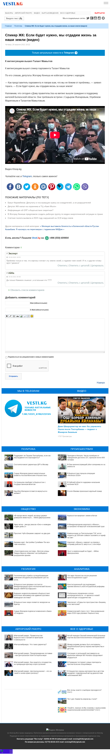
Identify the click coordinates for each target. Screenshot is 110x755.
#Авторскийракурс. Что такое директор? (30, 644)
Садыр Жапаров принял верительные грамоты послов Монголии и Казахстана (30, 474)
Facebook (92, 18)
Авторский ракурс (23, 13)
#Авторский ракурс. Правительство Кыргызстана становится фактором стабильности (28, 638)
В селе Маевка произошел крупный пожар (84, 491)
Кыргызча (100, 13)
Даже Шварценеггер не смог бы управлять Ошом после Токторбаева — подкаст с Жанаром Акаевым (79, 429)
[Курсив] (10, 316)
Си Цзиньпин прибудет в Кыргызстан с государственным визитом (30, 483)
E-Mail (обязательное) (39, 310)
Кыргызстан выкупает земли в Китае (82, 516)
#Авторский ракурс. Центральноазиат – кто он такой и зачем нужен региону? (33, 672)
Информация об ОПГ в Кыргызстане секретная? (30, 210)
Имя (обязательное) (38, 303)
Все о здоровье (67, 13)
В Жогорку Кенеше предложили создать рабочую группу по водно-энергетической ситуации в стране (55, 214)
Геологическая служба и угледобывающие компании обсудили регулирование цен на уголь (31, 578)
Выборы (9, 13)
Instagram (100, 18)
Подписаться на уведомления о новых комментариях (31, 357)
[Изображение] (21, 316)
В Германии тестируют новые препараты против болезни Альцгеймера (84, 663)
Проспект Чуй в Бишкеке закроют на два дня (32, 533)
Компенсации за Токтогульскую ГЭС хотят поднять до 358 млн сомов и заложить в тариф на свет (86, 535)
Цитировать (97, 265)
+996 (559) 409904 (59, 238)
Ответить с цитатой (79, 265)
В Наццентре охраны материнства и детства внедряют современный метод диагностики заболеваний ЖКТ (85, 673)
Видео (37, 13)
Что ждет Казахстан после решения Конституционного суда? (82, 577)
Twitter (88, 18)
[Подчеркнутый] (14, 316)
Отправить (13, 376)
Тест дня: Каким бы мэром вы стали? (82, 699)
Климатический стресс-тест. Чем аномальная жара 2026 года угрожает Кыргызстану (85, 612)
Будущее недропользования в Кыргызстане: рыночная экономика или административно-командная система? (32, 595)
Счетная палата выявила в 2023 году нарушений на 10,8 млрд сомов (40, 218)
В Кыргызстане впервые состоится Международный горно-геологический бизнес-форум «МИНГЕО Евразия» (33, 587)
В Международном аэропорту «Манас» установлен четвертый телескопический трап (86, 526)
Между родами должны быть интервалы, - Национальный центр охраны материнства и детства (85, 646)
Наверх (101, 382)
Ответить (62, 265)
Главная (8, 26)
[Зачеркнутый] (17, 316)
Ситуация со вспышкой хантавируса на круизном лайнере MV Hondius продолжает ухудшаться (85, 655)
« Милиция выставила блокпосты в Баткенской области (66, 226)
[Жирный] (6, 316)
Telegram (104, 18)
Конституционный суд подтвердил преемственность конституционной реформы (86, 586)
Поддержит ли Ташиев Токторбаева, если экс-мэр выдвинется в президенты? (32, 457)
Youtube (96, 18)
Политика (18, 26)
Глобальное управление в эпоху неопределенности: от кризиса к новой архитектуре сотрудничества (83, 595)
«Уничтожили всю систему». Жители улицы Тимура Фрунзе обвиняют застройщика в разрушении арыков (31, 553)
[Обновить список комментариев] (21, 247)
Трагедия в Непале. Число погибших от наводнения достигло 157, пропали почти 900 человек (86, 458)
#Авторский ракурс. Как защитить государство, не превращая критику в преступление (33, 663)
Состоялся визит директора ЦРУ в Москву (31, 465)
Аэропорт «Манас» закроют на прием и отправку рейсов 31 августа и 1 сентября (84, 543)
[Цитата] (24, 316)
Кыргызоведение (50, 13)
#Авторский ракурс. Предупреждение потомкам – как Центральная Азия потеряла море (33, 654)
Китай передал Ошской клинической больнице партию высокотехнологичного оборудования (86, 637)
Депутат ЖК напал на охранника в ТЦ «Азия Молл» (32, 206)
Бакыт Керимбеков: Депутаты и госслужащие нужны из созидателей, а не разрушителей (49, 202)
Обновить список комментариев (27, 290)
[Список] (28, 316)
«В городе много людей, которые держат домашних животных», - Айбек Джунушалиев (32, 517)
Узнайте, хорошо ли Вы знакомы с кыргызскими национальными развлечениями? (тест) (86, 709)
